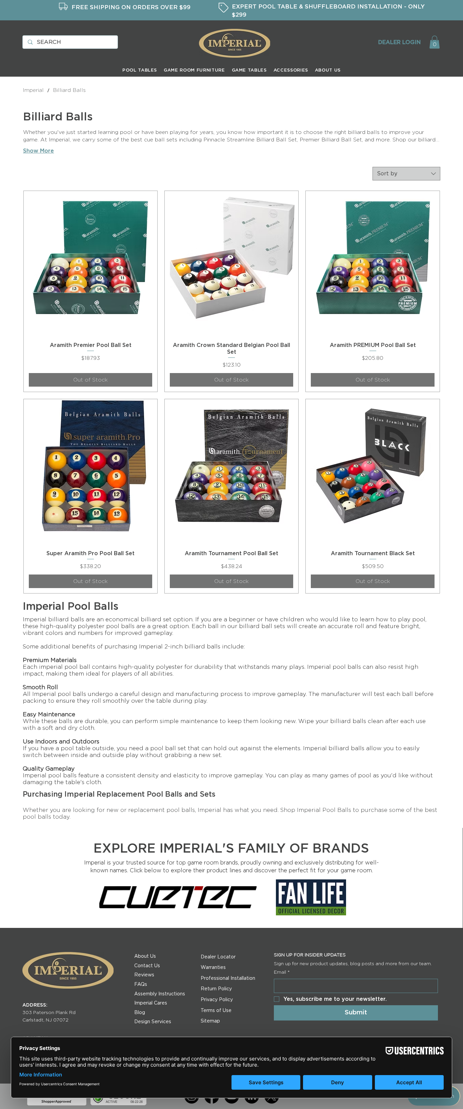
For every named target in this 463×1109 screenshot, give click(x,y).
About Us (145, 956)
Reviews (144, 975)
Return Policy (216, 989)
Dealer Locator (218, 957)
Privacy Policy (217, 999)
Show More (38, 151)
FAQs (140, 984)
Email (282, 972)
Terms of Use (216, 1010)
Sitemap (210, 1021)
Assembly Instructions (159, 994)
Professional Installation (228, 978)
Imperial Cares (150, 1003)
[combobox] (406, 173)
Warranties (213, 967)
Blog (139, 1012)
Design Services (152, 1021)
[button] (434, 42)
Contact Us (147, 966)
